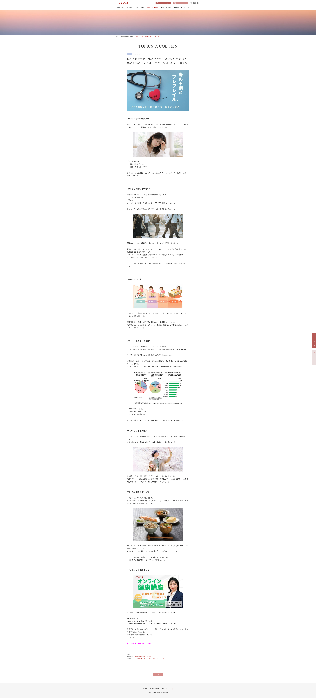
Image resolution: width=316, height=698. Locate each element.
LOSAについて (121, 7)
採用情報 (145, 688)
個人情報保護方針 (154, 688)
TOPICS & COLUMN (152, 7)
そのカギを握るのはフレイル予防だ (142, 656)
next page (173, 674)
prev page (142, 674)
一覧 (158, 674)
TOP (117, 36)
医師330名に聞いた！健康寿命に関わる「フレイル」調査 (151, 659)
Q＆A (162, 7)
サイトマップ (165, 688)
